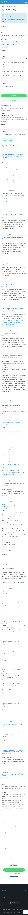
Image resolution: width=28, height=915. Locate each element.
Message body (4, 39)
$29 (11, 873)
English (14, 902)
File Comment (4, 124)
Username (3, 26)
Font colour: (3, 50)
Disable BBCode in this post (10, 86)
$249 (19, 873)
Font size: (3, 56)
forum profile (21, 582)
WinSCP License (6, 909)
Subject (2, 32)
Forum (2, 6)
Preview (14, 100)
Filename (3, 113)
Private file (14, 135)
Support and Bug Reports (10, 6)
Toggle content (14, 887)
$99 (16, 873)
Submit (14, 95)
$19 (8, 873)
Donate (14, 869)
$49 (13, 873)
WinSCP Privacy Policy (18, 909)
